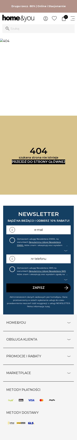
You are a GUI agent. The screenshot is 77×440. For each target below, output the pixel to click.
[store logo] (18, 18)
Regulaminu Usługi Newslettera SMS (47, 271)
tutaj (47, 306)
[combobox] (38, 28)
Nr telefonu (38, 258)
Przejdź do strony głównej (38, 162)
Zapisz (39, 288)
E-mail (38, 229)
